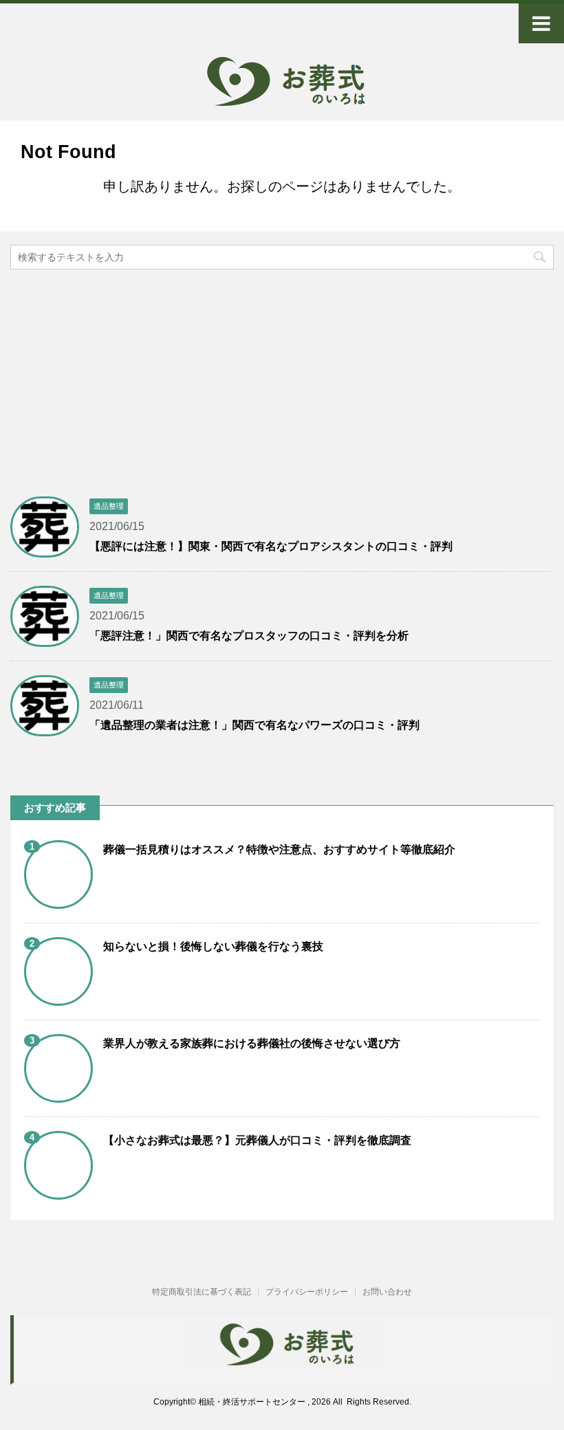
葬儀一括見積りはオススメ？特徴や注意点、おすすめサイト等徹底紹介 (279, 849)
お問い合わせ (387, 1292)
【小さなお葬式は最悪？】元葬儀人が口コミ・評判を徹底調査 (257, 1140)
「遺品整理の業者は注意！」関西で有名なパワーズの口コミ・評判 (254, 725)
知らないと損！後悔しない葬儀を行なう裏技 (213, 946)
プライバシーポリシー (306, 1292)
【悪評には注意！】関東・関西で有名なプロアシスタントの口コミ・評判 (271, 546)
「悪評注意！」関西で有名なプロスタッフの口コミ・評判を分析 (249, 635)
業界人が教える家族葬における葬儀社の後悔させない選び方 (251, 1043)
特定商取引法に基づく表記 (201, 1292)
